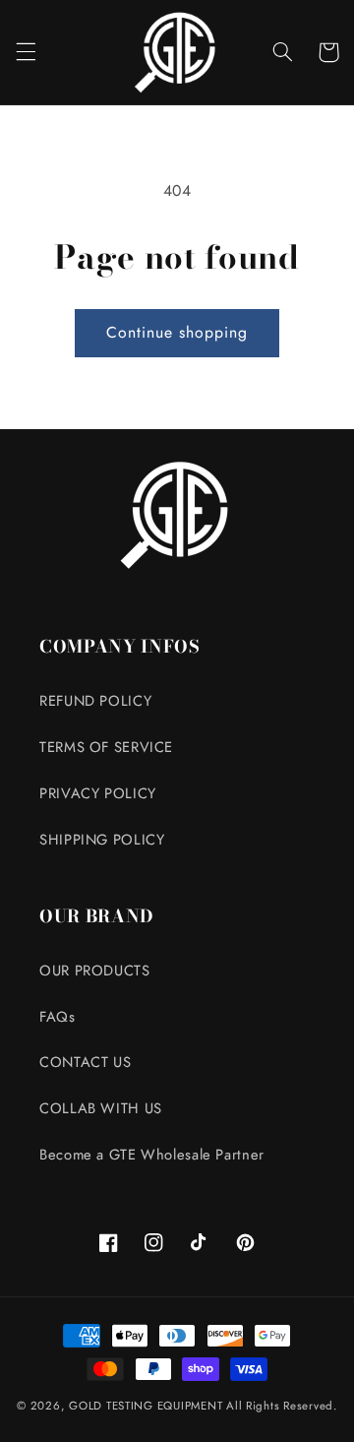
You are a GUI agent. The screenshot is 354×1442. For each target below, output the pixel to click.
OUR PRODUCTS (94, 970)
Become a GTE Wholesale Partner (152, 1154)
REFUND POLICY (95, 701)
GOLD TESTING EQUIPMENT (145, 1405)
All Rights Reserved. (281, 1405)
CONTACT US (85, 1062)
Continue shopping (177, 332)
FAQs (57, 1017)
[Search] (282, 52)
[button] (25, 52)
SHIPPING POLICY (101, 839)
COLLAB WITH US (100, 1108)
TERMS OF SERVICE (106, 747)
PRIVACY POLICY (97, 793)
